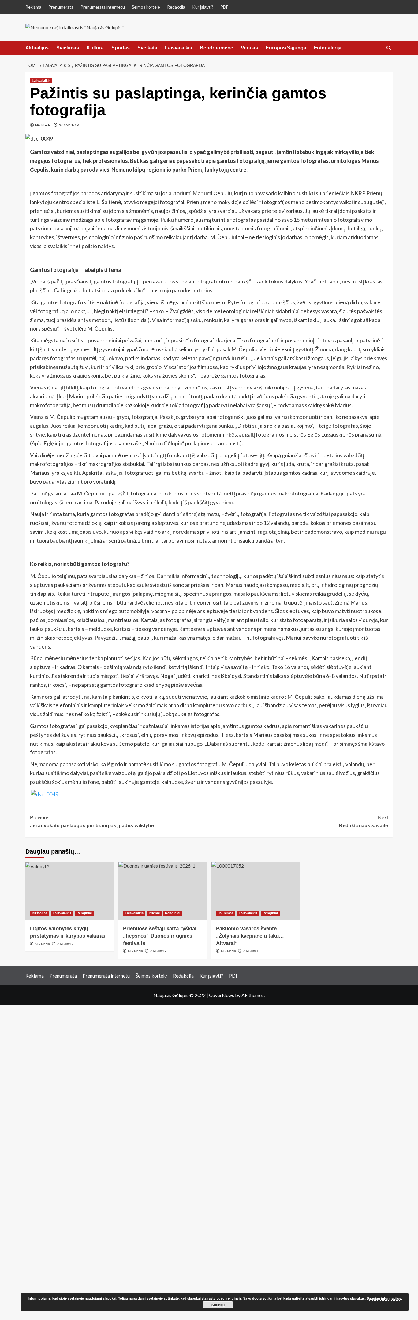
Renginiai (84, 913)
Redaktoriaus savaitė (363, 821)
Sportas (120, 47)
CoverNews (221, 995)
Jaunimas (225, 913)
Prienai (154, 913)
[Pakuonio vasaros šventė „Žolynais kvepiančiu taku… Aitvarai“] (255, 891)
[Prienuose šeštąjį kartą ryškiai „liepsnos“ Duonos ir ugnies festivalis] (162, 891)
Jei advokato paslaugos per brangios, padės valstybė (92, 821)
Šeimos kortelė (146, 6)
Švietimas (67, 47)
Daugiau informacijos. (384, 1298)
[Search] (389, 48)
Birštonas (39, 913)
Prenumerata (60, 6)
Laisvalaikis (178, 47)
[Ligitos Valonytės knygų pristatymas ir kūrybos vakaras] (69, 891)
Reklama (33, 6)
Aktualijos (37, 47)
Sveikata (147, 47)
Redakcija (176, 6)
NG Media (43, 125)
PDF (224, 6)
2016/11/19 (69, 125)
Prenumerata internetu (102, 6)
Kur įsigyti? (202, 6)
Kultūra (95, 47)
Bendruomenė (216, 47)
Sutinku (218, 1304)
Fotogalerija (327, 47)
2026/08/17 (65, 944)
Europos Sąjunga (286, 47)
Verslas (249, 47)
